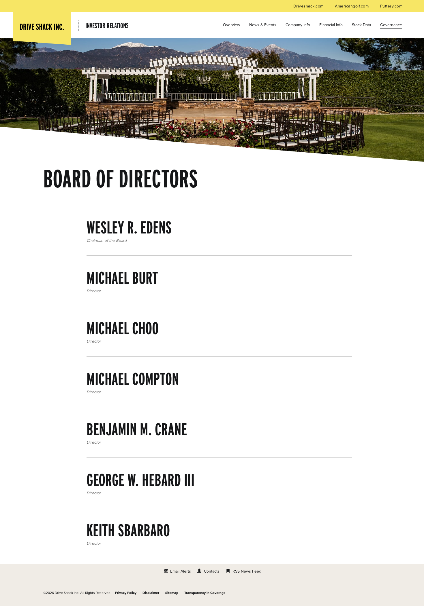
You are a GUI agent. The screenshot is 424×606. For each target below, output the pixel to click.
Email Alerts (180, 571)
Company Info (298, 24)
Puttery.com (391, 6)
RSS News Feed (246, 571)
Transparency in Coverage (205, 592)
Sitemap (171, 592)
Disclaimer (150, 592)
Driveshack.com (309, 6)
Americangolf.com (352, 6)
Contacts (211, 571)
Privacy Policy (125, 592)
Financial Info (331, 24)
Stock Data (361, 24)
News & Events (262, 24)
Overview (231, 24)
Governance (391, 24)
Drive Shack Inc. (67, 593)
